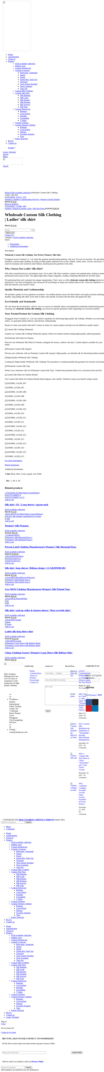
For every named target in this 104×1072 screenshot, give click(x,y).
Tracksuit (23, 82)
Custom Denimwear (23, 68)
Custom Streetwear (22, 109)
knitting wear (20, 66)
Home (7, 193)
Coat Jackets (25, 114)
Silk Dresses (25, 100)
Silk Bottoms (25, 95)
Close (3, 1024)
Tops (22, 136)
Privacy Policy (37, 1062)
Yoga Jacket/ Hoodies (28, 84)
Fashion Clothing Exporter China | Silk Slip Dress (25, 208)
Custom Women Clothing (25, 125)
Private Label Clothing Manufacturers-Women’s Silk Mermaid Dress (40, 547)
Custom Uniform (22, 123)
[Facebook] (89, 702)
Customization (35, 673)
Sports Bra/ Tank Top (28, 79)
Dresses (23, 132)
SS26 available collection (25, 64)
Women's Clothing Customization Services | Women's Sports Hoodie (32, 199)
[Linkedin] (95, 708)
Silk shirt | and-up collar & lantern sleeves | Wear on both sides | (38, 610)
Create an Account (8, 1032)
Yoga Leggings (26, 86)
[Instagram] (95, 702)
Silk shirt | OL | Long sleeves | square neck (26, 504)
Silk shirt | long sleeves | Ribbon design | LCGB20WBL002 (35, 568)
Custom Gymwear (22, 70)
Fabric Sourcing (21, 139)
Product (33, 678)
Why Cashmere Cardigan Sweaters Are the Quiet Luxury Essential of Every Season (83, 793)
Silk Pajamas (25, 102)
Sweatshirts (24, 118)
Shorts (22, 77)
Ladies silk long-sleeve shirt (19, 631)
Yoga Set (23, 89)
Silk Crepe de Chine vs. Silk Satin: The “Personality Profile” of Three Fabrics (84, 702)
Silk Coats (24, 98)
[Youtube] (89, 708)
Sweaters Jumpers (27, 134)
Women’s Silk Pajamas (17, 525)
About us (33, 675)
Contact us (34, 682)
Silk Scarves (25, 104)
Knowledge (34, 680)
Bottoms (23, 111)
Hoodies (23, 116)
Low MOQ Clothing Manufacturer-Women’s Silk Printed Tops (37, 589)
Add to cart (10, 233)
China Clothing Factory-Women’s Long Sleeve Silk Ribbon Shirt (38, 652)
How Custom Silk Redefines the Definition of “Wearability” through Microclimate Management (84, 732)
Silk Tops (24, 107)
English (11, 148)
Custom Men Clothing (24, 91)
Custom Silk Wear (22, 93)
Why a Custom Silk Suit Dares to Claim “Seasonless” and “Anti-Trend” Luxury (84, 762)
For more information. (13, 461)
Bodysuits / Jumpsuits (28, 73)
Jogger (22, 75)
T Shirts (23, 120)
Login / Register (12, 1017)
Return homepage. (12, 465)
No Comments (84, 688)
